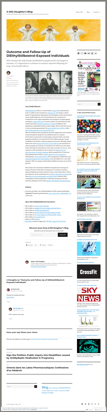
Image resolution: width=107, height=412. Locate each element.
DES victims (62, 221)
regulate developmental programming (58, 181)
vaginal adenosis (38, 121)
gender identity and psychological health (47, 212)
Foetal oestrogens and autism (84, 219)
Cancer (11, 82)
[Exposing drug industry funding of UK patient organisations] (88, 126)
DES (44, 221)
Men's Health (54, 390)
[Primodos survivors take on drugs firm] (88, 295)
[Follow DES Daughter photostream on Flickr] (92, 404)
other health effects (40, 156)
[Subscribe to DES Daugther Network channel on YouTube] (88, 404)
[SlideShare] (92, 53)
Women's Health (47, 393)
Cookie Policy (34, 409)
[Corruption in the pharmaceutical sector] (88, 249)
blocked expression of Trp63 (46, 124)
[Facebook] (78, 53)
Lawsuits (44, 390)
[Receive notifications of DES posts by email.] (98, 404)
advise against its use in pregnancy (55, 154)
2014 (8, 82)
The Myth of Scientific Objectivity (85, 262)
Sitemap (96, 12)
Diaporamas (55, 388)
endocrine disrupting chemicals (59, 174)
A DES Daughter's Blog (20, 11)
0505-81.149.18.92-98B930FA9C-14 (59, 193)
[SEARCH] (35, 386)
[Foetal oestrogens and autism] (88, 227)
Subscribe (63, 235)
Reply (8, 301)
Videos (68, 390)
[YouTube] (85, 53)
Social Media (62, 390)
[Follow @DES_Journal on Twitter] (85, 404)
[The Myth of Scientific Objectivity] (88, 272)
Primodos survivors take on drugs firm (87, 285)
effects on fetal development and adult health (43, 176)
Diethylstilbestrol (30, 110)
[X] (81, 53)
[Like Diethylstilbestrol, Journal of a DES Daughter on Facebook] (82, 404)
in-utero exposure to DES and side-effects (48, 215)
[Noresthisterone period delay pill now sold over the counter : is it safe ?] (88, 154)
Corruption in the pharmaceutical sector (87, 239)
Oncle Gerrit (10, 297)
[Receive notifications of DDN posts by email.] (95, 404)
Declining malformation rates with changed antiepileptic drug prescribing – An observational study (88, 311)
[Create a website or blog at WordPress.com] (19, 404)
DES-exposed (53, 221)
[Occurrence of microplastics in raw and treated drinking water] (88, 207)
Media (48, 390)
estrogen (54, 110)
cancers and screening (42, 206)
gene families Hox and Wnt (56, 128)
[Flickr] (88, 53)
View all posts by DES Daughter (38, 266)
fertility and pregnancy (42, 210)
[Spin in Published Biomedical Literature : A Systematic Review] (88, 346)
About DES (79, 12)
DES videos (28, 221)
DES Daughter (10, 76)
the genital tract (40, 217)
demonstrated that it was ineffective (48, 143)
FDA (12, 84)
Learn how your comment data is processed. (44, 339)
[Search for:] (20, 386)
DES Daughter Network (83, 364)
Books (50, 388)
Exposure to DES (53, 113)
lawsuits (37, 219)
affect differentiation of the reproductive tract (39, 130)
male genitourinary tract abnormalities (37, 159)
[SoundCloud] (95, 53)
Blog (88, 12)
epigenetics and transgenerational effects (48, 208)
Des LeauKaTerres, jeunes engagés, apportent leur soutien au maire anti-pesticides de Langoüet (88, 171)
